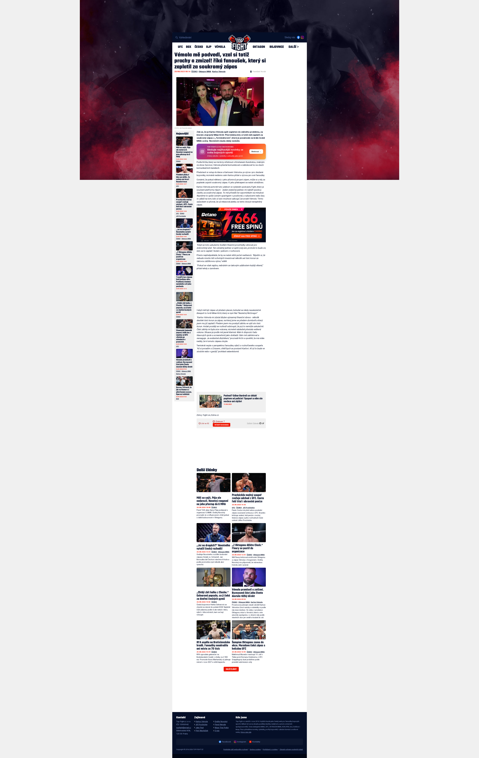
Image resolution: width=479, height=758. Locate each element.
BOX (188, 47)
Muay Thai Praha (222, 728)
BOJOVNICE (277, 47)
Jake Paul (200, 728)
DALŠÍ (292, 47)
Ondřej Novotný (221, 721)
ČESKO (199, 47)
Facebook (226, 742)
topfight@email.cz (183, 728)
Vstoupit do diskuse (222, 425)
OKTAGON (259, 47)
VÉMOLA (220, 47)
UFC (180, 47)
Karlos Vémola (218, 71)
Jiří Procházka (249, 508)
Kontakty (256, 742)
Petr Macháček (202, 731)
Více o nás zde (245, 732)
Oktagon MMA (205, 71)
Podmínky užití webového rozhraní (235, 749)
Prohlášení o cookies (270, 749)
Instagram (241, 742)
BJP (208, 47)
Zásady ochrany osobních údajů (291, 749)
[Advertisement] (231, 290)
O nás (217, 731)
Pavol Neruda (220, 724)
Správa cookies (255, 749)
